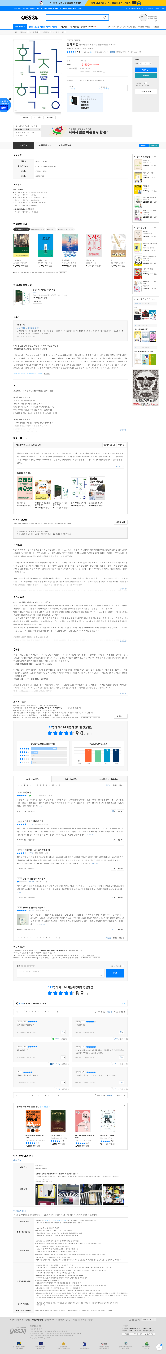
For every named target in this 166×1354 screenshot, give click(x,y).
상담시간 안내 (149, 1334)
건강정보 (46, 32)
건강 (136, 307)
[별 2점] (22, 966)
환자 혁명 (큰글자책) (78, 503)
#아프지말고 (51, 229)
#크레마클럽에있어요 (22, 229)
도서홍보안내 (60, 1320)
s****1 (31, 853)
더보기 (153, 157)
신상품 (36, 27)
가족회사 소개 (148, 1319)
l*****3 (58, 1089)
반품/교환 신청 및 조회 (52, 1220)
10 (53, 785)
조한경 (69, 48)
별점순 (121, 785)
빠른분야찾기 (20, 27)
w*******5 (138, 347)
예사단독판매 (121, 27)
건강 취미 (35, 32)
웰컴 (15, 32)
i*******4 (34, 795)
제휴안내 (76, 1320)
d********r (138, 303)
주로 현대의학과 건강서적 (143, 351)
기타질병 (44, 197)
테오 (112, 260)
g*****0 (31, 910)
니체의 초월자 (43, 260)
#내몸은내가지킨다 (37, 229)
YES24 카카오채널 (130, 1320)
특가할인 (141, 27)
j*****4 (31, 824)
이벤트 (42, 27)
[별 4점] (25, 966)
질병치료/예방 (35, 197)
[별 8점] (30, 966)
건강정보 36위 (121, 52)
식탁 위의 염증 (148, 269)
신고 (50, 795)
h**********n (56, 1064)
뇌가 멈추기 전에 (148, 173)
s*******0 (115, 1064)
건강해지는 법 (59, 32)
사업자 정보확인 (75, 1333)
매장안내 (55, 27)
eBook (71, 88)
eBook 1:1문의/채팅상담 (145, 1331)
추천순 (115, 785)
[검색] (105, 17)
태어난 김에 (84, 103)
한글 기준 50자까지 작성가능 (28, 972)
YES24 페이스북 (133, 1320)
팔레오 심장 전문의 (96, 503)
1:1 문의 (63, 1220)
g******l (31, 882)
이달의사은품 (131, 27)
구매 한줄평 (101, 1012)
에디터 (77, 48)
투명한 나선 (66, 260)
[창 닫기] (100, 95)
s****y (137, 325)
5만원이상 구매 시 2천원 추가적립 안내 (104, 72)
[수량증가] (150, 63)
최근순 (108, 785)
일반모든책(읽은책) (141, 329)
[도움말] (75, 68)
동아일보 (35, 212)
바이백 (48, 27)
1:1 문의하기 (127, 1334)
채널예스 (64, 27)
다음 (56, 785)
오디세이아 (17, 260)
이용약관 (27, 1320)
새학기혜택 (111, 27)
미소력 (145, 231)
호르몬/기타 (42, 203)
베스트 (30, 27)
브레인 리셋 (21, 503)
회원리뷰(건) (89, 52)
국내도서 (23, 32)
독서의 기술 (90, 260)
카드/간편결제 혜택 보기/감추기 (103, 81)
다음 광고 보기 (158, 21)
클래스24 (84, 27)
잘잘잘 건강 (147, 160)
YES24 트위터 (136, 1320)
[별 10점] (33, 966)
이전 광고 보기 (156, 21)
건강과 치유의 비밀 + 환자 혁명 (44, 290)
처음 (18, 785)
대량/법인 (156, 27)
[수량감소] (140, 63)
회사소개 (12, 1320)
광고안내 (68, 1320)
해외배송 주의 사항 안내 (146, 83)
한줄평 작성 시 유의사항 (123, 966)
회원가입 (133, 8)
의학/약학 (34, 203)
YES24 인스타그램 (139, 1320)
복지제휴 (83, 1320)
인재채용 (20, 1320)
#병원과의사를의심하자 (65, 229)
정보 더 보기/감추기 (82, 52)
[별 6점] (27, 966)
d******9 (115, 1089)
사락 (70, 27)
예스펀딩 (76, 27)
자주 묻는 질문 (138, 1334)
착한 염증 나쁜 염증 (149, 197)
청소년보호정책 (49, 1320)
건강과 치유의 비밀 (57, 1135)
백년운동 (146, 186)
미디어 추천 (26, 212)
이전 (21, 785)
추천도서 (148, 27)
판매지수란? (108, 52)
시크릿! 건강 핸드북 (107, 1135)
